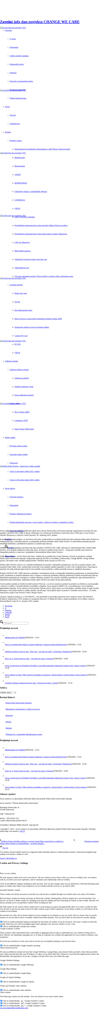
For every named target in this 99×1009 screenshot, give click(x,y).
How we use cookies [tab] (8, 873)
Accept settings (6, 1008)
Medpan (9, 728)
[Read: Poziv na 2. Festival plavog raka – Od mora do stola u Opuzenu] (7, 656)
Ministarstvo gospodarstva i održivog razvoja (23, 709)
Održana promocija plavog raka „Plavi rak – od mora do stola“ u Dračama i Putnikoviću (38, 652)
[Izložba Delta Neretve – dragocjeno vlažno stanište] (49, 496)
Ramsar (8, 722)
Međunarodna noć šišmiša (15, 638)
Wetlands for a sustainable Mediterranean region (24, 734)
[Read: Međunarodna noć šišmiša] (7, 635)
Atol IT (22, 831)
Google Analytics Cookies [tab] (10, 929)
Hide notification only (20, 1008)
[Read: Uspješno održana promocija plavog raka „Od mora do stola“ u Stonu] (6, 681)
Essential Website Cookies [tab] (10, 890)
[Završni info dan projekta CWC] (49, 58)
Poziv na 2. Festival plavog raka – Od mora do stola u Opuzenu (29, 659)
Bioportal (9, 715)
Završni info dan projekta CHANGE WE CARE (40, 22)
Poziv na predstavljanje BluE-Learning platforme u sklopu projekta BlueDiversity (36, 645)
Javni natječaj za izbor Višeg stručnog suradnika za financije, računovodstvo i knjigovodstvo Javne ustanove (46, 675)
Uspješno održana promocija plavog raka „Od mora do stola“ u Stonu (31, 683)
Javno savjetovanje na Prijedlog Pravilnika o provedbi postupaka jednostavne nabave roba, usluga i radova (45, 666)
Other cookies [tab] (5, 992)
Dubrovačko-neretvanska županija (19, 703)
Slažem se (13, 858)
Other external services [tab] (8, 948)
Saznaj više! (4, 858)
